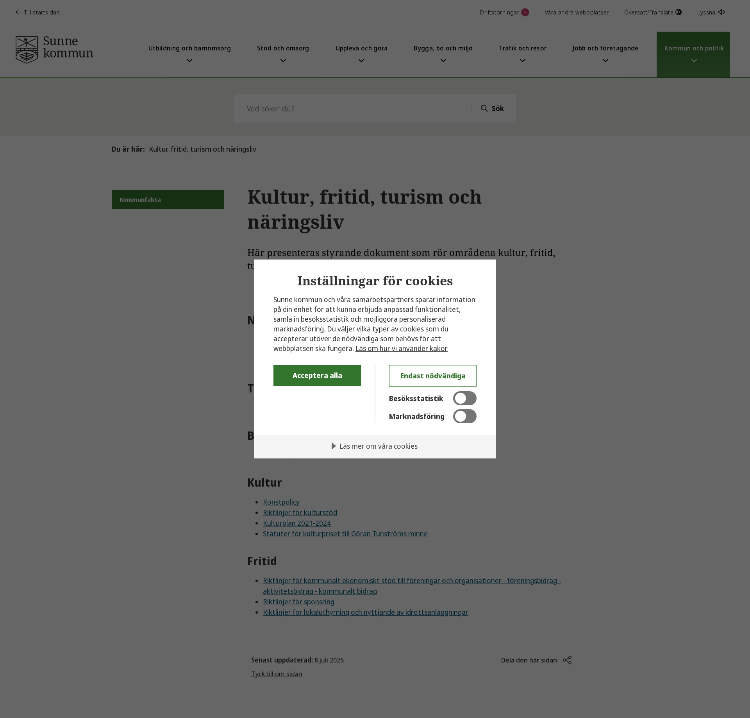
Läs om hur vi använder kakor (401, 348)
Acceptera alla (317, 375)
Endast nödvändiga (433, 375)
